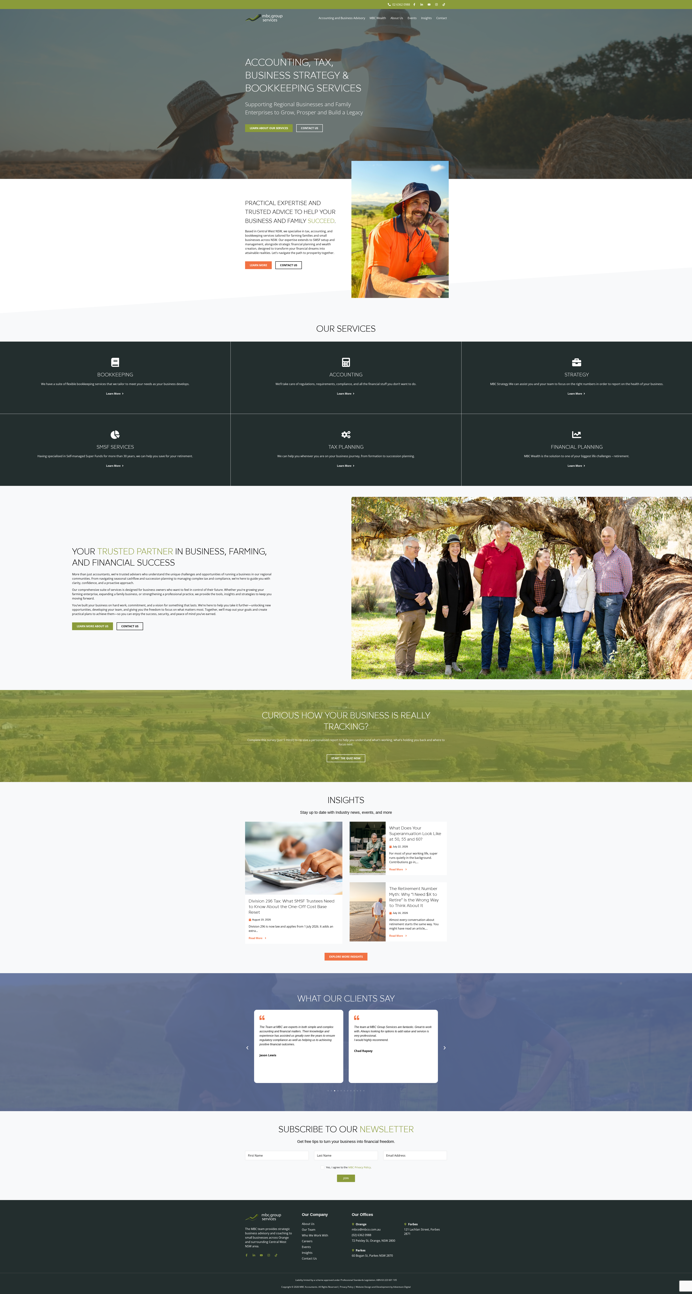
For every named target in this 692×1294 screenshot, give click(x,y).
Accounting (345, 374)
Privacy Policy (346, 1286)
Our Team (308, 1229)
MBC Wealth (378, 18)
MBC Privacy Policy (359, 1167)
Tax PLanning (345, 447)
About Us (397, 18)
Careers (307, 1241)
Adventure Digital (402, 1286)
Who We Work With (315, 1235)
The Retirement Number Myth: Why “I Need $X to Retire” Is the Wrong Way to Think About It (414, 897)
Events (412, 18)
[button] (247, 1047)
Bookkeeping (115, 374)
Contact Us (309, 1258)
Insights (426, 18)
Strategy (577, 374)
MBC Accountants (308, 1286)
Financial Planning (577, 447)
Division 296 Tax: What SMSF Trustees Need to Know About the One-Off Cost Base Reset (291, 906)
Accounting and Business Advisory (342, 18)
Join (346, 1178)
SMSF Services (115, 447)
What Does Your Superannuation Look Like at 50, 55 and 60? (415, 833)
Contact (441, 18)
